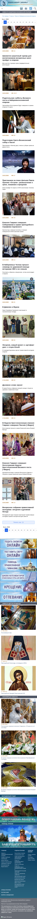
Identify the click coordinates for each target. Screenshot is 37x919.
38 (26, 22)
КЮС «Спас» (18, 882)
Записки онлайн (30, 851)
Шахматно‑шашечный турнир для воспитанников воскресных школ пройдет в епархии (16, 58)
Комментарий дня (5, 857)
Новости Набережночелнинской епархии (25, 16)
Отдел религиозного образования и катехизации (20, 857)
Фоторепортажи (5, 865)
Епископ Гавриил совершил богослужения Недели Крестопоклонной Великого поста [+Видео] (16, 466)
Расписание (5, 892)
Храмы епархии (6, 890)
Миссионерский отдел (20, 876)
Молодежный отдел (19, 884)
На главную (5, 16)
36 (20, 22)
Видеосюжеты (4, 866)
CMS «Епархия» (24, 903)
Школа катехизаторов (20, 881)
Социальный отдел (19, 854)
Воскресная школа (19, 879)
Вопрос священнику (7, 895)
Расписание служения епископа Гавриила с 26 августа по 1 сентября (18, 726)
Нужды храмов (31, 860)
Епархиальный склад (20, 878)
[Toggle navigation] (2, 8)
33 (11, 22)
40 (32, 22)
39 (29, 22)
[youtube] (25, 8)
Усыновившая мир (6, 633)
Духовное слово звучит (12, 385)
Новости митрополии (6, 862)
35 (17, 22)
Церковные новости (6, 863)
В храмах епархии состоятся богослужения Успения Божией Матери (18, 790)
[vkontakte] (21, 8)
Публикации (4, 858)
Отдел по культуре (19, 864)
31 (5, 22)
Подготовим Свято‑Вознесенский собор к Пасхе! (16, 141)
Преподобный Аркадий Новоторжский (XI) (13, 693)
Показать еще (18, 522)
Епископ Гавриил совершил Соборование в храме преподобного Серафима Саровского (18, 225)
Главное (12, 16)
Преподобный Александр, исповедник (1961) (14, 663)
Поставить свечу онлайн (31, 858)
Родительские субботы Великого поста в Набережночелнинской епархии (16, 100)
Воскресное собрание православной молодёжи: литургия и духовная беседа (18, 509)
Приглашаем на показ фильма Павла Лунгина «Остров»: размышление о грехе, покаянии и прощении (18, 182)
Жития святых (4, 860)
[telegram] (30, 8)
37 (23, 22)
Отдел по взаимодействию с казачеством (19, 861)
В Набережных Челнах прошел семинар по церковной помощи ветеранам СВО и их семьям (15, 267)
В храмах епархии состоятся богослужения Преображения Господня (18, 758)
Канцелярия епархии (20, 853)
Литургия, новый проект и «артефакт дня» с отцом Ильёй (18, 346)
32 (8, 22)
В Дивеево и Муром (10, 307)
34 (14, 22)
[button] (35, 8)
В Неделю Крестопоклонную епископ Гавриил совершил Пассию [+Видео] (18, 424)
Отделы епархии (20, 850)
